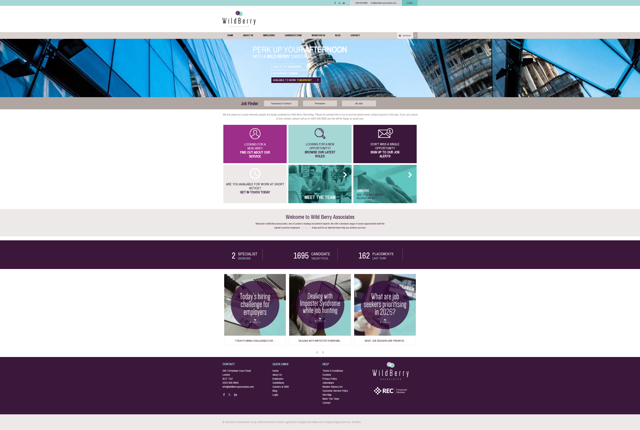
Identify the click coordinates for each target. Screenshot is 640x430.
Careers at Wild (280, 386)
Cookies (326, 374)
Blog (337, 35)
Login (275, 394)
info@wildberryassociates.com (383, 3)
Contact (355, 35)
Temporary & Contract (281, 103)
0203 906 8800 (362, 3)
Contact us (306, 227)
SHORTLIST (407, 35)
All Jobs (359, 103)
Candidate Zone (293, 35)
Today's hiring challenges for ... (255, 340)
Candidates (278, 382)
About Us (248, 35)
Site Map (327, 394)
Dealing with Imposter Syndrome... (320, 340)
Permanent (320, 103)
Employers (269, 35)
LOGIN (409, 3)
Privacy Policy (329, 378)
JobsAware (328, 382)
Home (230, 35)
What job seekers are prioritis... (385, 340)
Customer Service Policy (335, 390)
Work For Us (318, 35)
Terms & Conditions (332, 370)
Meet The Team (330, 398)
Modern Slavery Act (332, 386)
